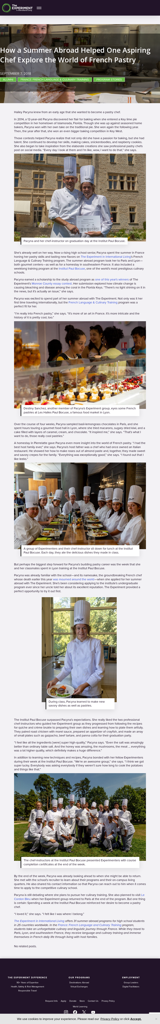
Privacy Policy (108, 1001)
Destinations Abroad (79, 982)
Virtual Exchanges (79, 986)
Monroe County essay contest (52, 283)
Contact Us (93, 1001)
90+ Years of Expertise (27, 982)
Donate (72, 1001)
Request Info (51, 1001)
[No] (156, 1018)
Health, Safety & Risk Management (27, 986)
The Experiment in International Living (106, 257)
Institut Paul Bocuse (72, 269)
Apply (63, 1001)
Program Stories (109, 79)
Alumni (8, 79)
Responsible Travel (27, 990)
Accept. (136, 1019)
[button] (39, 8)
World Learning (80, 1006)
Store (82, 1001)
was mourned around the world (73, 579)
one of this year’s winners (112, 279)
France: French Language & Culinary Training (55, 79)
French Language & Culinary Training (93, 302)
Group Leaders (131, 982)
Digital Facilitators (130, 986)
